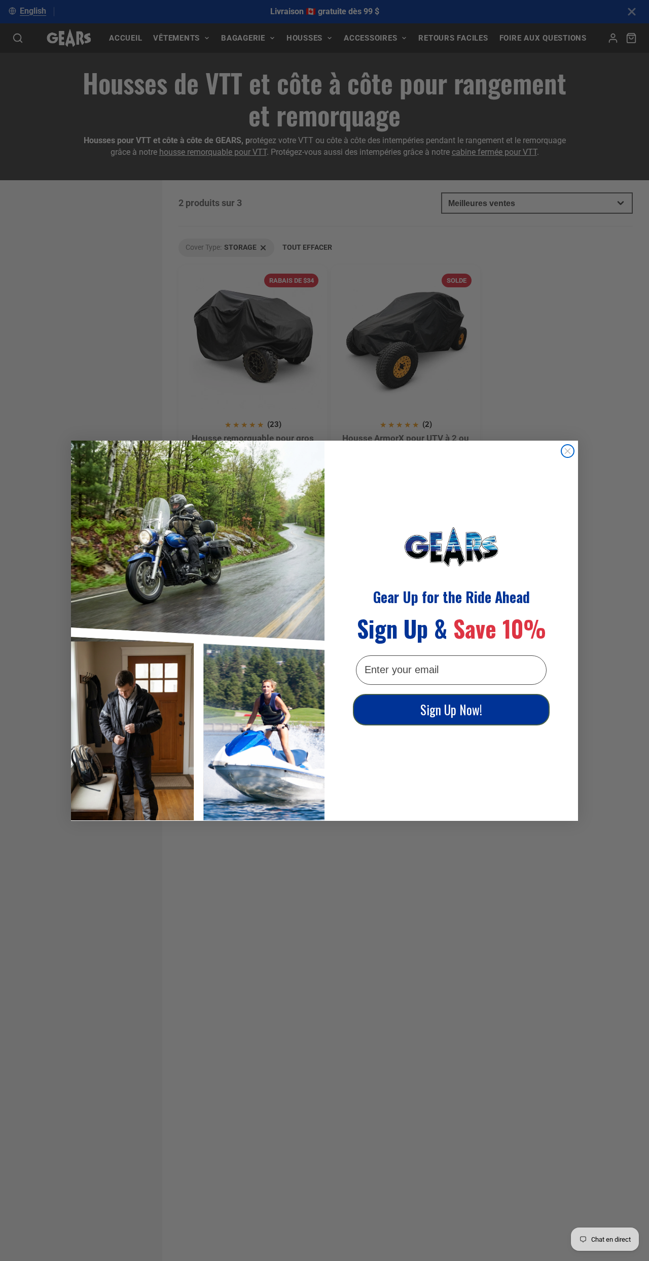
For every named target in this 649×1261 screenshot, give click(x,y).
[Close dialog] (567, 451)
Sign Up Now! (451, 709)
